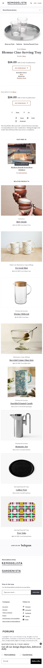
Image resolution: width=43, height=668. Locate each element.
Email (26, 619)
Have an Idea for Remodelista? (11, 621)
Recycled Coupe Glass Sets (22, 360)
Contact (4, 609)
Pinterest (28, 606)
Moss (24, 56)
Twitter (27, 616)
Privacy (4, 615)
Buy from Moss (20, 68)
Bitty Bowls (21, 222)
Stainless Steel (21, 78)
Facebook (28, 613)
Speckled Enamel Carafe (21, 404)
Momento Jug (21, 447)
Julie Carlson (22, 173)
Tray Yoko (21, 533)
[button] (31, 3)
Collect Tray (21, 490)
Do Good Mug (21, 268)
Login (39, 3)
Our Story (5, 606)
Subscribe (36, 661)
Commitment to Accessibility (11, 618)
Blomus (23, 49)
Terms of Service (7, 612)
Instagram (28, 610)
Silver (21, 74)
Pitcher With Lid (21, 314)
